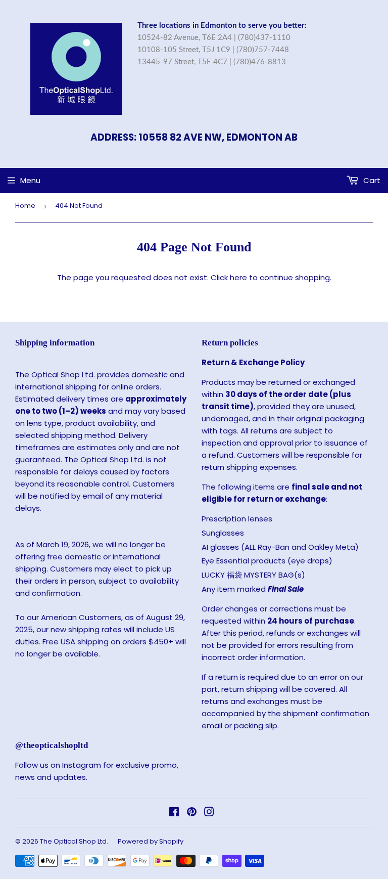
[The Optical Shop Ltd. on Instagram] (209, 813)
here (238, 277)
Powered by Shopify (150, 841)
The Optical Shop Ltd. (74, 841)
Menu (30, 180)
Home (25, 205)
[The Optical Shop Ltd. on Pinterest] (191, 813)
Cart (370, 180)
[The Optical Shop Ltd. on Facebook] (174, 813)
